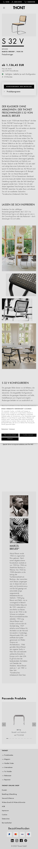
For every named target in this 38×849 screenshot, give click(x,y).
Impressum (12, 429)
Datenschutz (4, 429)
